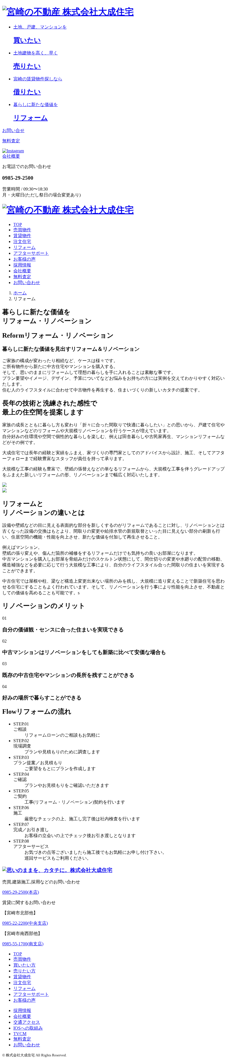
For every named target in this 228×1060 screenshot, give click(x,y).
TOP (17, 224)
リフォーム (24, 247)
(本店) (20, 892)
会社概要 (11, 156)
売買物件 (22, 229)
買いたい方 (24, 965)
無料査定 (22, 276)
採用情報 (22, 265)
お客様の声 (24, 259)
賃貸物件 (22, 235)
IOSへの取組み (28, 1028)
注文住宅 (22, 241)
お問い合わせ (26, 282)
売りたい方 (24, 970)
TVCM (19, 1033)
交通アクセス (26, 1022)
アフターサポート (31, 253)
